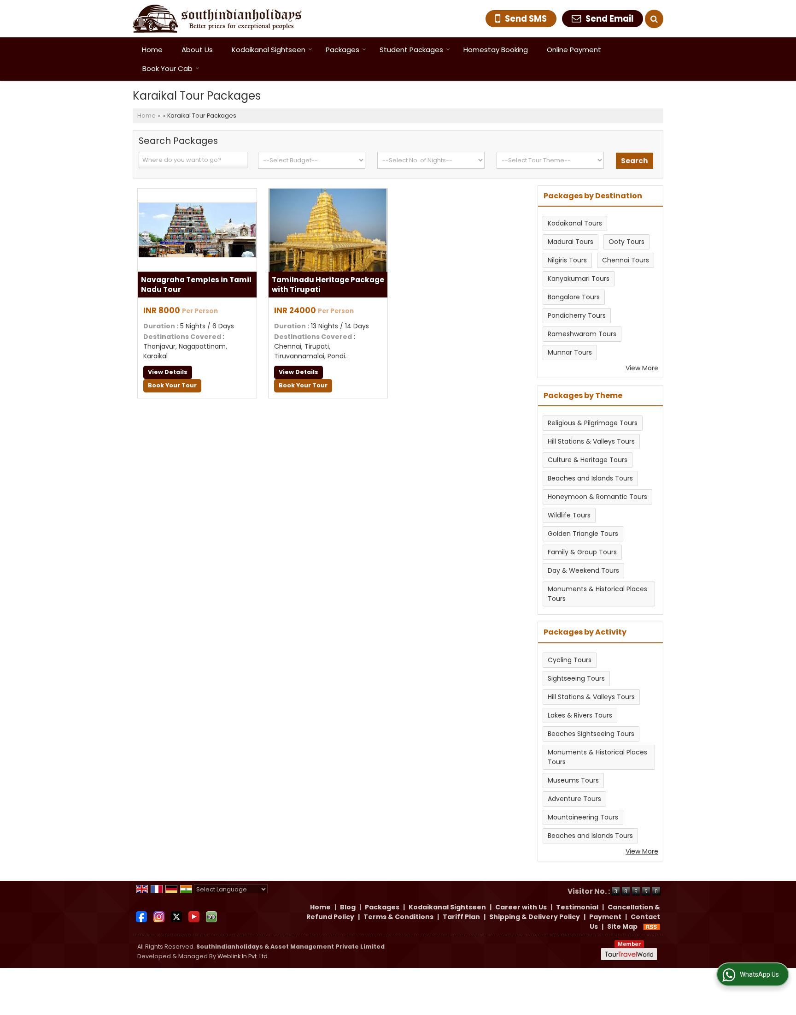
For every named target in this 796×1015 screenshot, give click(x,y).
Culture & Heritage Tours (587, 459)
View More (642, 368)
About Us (197, 49)
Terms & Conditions (398, 916)
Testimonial (577, 907)
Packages (342, 49)
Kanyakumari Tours (578, 278)
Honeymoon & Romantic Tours (597, 496)
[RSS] (652, 926)
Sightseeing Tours (576, 678)
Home (152, 49)
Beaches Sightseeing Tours (591, 733)
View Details (167, 372)
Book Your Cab (167, 68)
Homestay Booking (495, 49)
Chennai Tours (625, 260)
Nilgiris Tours (567, 260)
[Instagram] (158, 916)
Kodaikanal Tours (575, 223)
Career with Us (521, 907)
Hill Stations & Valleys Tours (591, 441)
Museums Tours (573, 780)
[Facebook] (141, 916)
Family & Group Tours (582, 552)
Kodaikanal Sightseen (268, 49)
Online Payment (574, 49)
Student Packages (411, 49)
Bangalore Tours (574, 297)
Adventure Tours (574, 798)
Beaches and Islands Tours (590, 478)
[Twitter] (176, 916)
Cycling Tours (569, 660)
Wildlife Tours (569, 515)
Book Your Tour (172, 385)
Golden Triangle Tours (583, 533)
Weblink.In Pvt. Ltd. (243, 956)
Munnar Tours (570, 352)
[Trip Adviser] (211, 916)
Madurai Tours (570, 241)
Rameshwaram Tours (582, 333)
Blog (348, 907)
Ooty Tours (626, 241)
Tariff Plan (461, 916)
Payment (605, 916)
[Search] (654, 19)
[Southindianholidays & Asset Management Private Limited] (217, 19)
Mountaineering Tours (583, 817)
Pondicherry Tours (577, 315)
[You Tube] (193, 916)
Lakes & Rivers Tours (580, 715)
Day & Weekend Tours (583, 570)
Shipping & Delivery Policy (534, 916)
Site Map (622, 926)
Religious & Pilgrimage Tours (593, 422)
